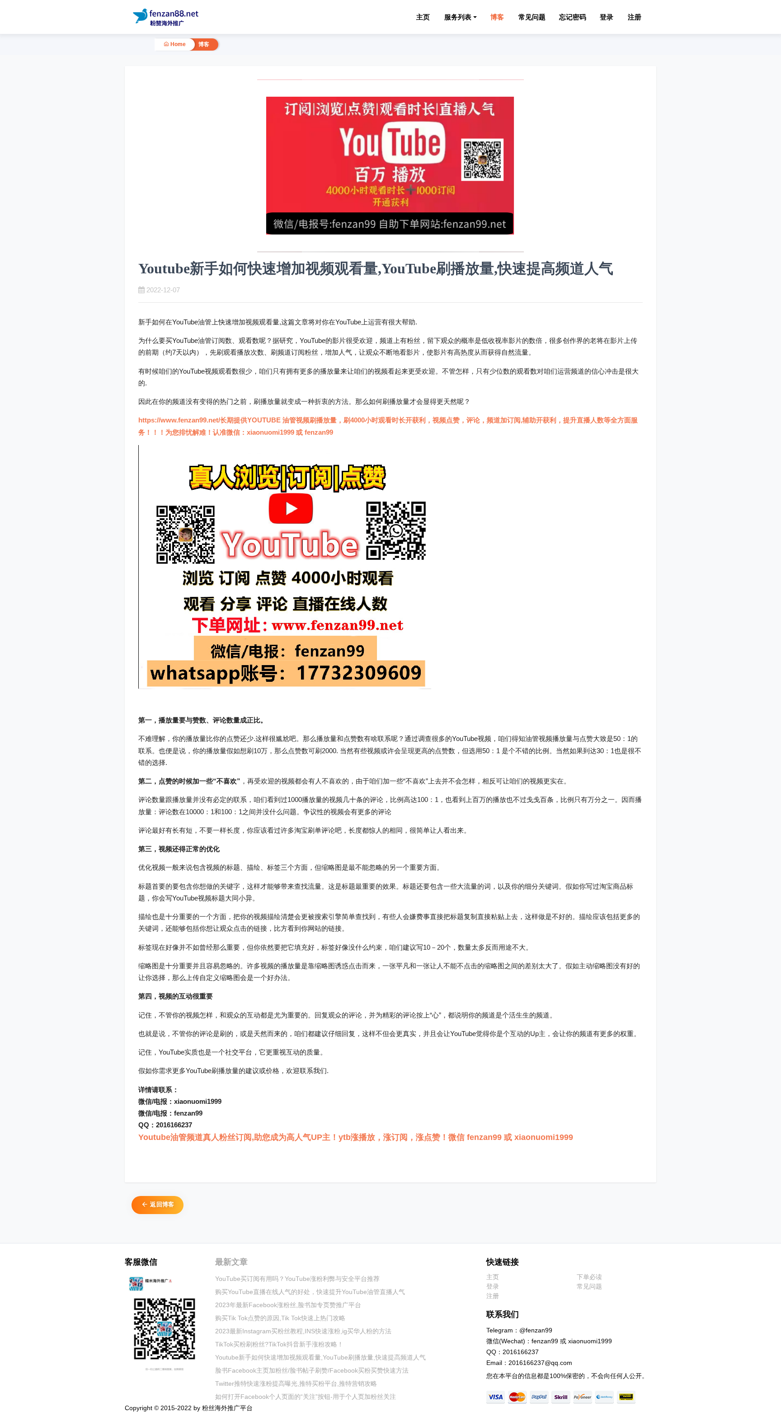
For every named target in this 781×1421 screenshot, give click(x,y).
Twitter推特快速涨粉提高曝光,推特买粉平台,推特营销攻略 (296, 1383)
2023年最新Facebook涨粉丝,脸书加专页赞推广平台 (288, 1304)
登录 (606, 17)
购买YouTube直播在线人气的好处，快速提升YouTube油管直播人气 (310, 1291)
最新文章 (231, 1261)
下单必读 (589, 1276)
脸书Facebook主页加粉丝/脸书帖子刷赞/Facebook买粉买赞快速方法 (312, 1370)
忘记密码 (572, 17)
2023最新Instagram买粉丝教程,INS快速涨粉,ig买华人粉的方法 (303, 1331)
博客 (497, 17)
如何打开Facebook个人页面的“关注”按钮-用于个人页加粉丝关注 (305, 1396)
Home (177, 44)
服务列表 (457, 17)
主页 (423, 17)
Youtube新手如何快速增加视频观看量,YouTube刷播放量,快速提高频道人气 (320, 1357)
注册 (634, 17)
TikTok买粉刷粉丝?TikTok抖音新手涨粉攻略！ (279, 1344)
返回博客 (161, 1204)
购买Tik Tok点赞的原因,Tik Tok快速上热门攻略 (280, 1318)
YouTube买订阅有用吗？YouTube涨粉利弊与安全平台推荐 (297, 1278)
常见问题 (532, 17)
